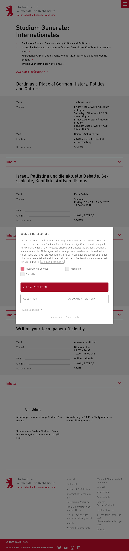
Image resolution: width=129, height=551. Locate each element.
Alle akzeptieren (35, 287)
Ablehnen (30, 298)
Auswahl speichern (82, 298)
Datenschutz (72, 317)
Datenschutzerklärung (52, 261)
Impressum (56, 317)
